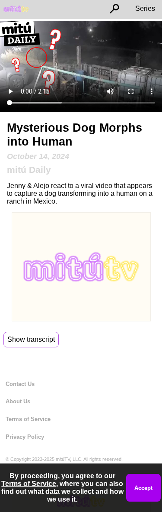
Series (145, 8)
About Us (18, 401)
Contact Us (20, 384)
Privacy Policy (25, 437)
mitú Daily (29, 170)
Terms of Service (28, 419)
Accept (143, 488)
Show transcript (31, 339)
